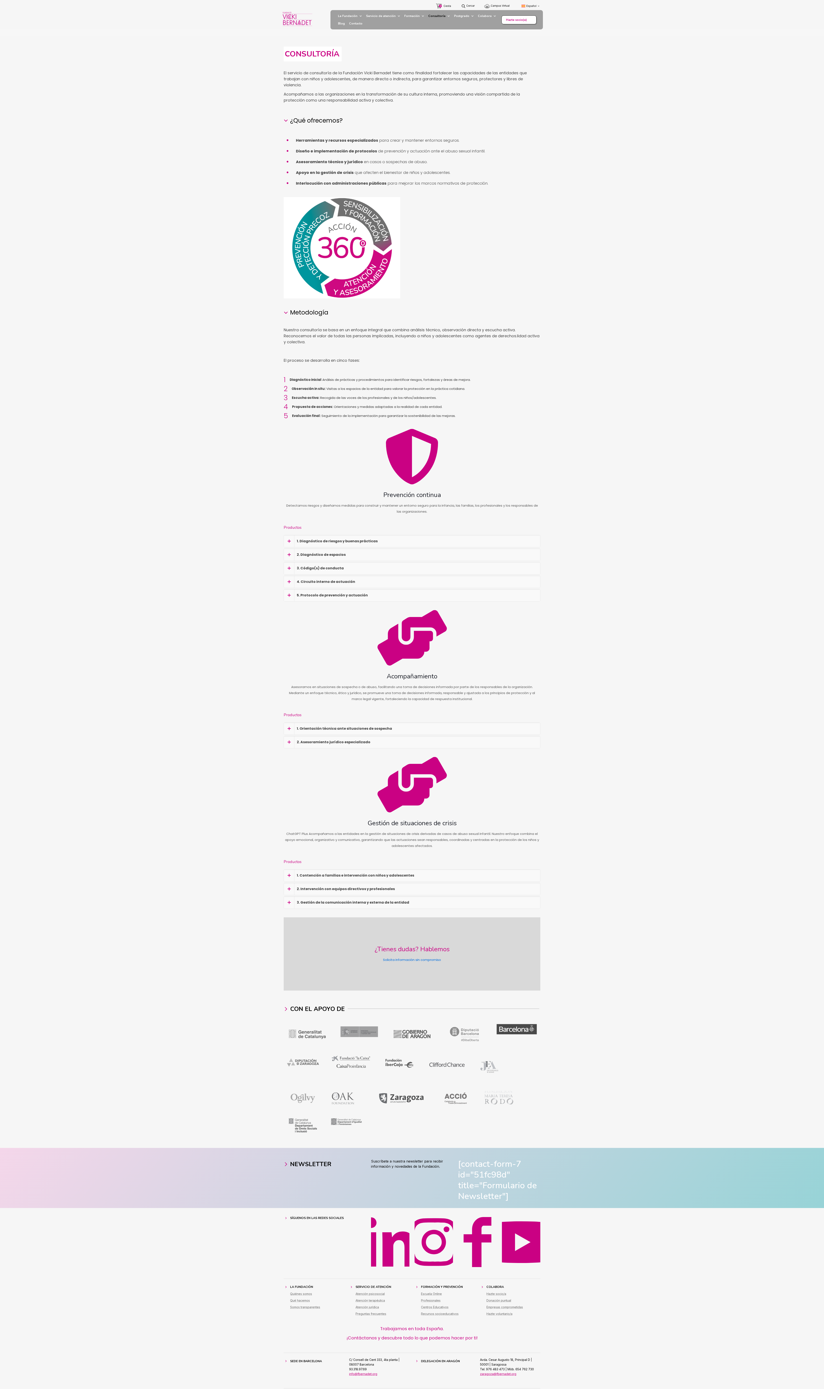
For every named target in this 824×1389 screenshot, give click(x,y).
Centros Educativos (434, 1307)
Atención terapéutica (370, 1300)
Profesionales (431, 1300)
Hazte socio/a (496, 1294)
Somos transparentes (305, 1307)
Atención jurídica (367, 1307)
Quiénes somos (301, 1294)
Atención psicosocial (370, 1294)
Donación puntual (498, 1300)
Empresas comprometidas (504, 1307)
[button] (412, 541)
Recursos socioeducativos (440, 1314)
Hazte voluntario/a (499, 1314)
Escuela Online (431, 1294)
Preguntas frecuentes (371, 1314)
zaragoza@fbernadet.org (498, 1374)
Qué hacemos (300, 1300)
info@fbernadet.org (363, 1374)
